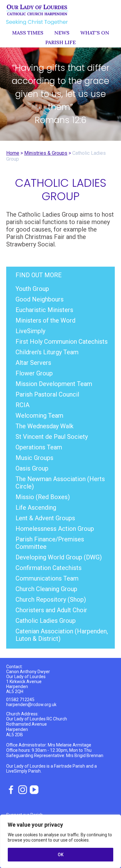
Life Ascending (36, 507)
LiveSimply (30, 331)
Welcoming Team (39, 415)
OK (61, 854)
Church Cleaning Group (46, 589)
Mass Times (27, 33)
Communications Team (47, 578)
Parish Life (60, 42)
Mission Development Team (54, 384)
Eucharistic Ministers (44, 310)
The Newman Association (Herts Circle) (60, 482)
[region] (60, 841)
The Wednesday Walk (45, 426)
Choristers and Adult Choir (51, 610)
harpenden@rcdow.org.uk (31, 704)
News (61, 33)
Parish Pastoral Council (47, 394)
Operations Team (39, 447)
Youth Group (32, 288)
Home (12, 153)
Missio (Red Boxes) (43, 497)
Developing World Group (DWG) (59, 557)
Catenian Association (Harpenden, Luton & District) (62, 634)
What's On (94, 33)
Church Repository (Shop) (51, 599)
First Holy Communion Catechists (62, 341)
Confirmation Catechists (49, 568)
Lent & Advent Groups (45, 518)
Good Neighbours (40, 299)
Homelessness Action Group (55, 528)
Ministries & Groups (45, 153)
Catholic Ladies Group (46, 620)
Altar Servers (33, 362)
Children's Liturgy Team (47, 352)
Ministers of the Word (45, 320)
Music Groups (34, 458)
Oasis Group (32, 468)
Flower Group (34, 373)
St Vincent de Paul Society (52, 436)
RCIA (22, 405)
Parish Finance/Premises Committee (50, 542)
